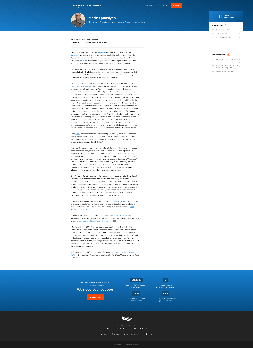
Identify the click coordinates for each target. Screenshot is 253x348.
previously (75, 55)
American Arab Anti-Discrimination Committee (92, 221)
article (78, 134)
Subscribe (164, 5)
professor (101, 52)
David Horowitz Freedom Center (126, 328)
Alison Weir (84, 210)
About (126, 334)
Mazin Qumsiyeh (87, 5)
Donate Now (95, 297)
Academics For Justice (120, 215)
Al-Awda (83, 61)
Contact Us (134, 334)
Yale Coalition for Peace (80, 86)
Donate (176, 5)
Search (151, 5)
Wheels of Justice (119, 201)
